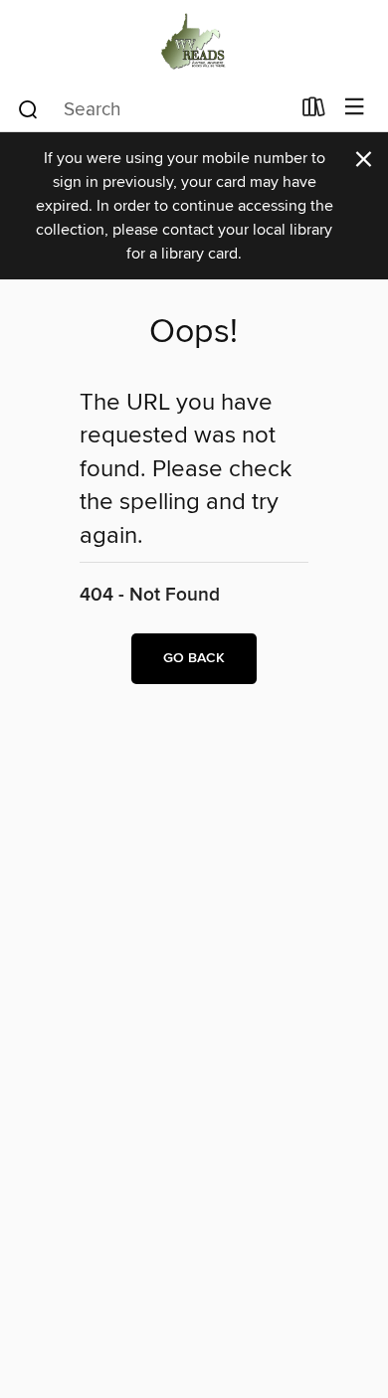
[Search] (28, 108)
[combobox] (153, 109)
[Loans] (313, 111)
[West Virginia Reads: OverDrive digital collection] (194, 42)
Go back (194, 658)
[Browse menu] (354, 107)
